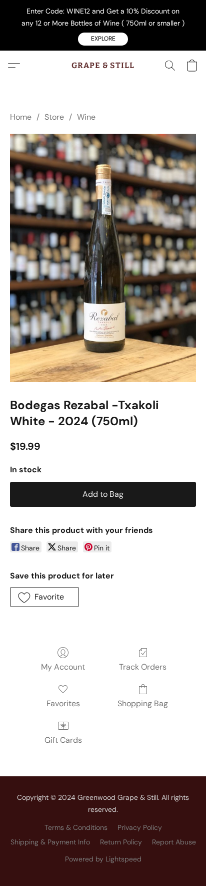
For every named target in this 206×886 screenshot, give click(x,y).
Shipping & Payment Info (50, 841)
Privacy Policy (140, 827)
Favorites (63, 703)
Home (21, 117)
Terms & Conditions (76, 827)
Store (54, 117)
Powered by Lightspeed (103, 858)
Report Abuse (174, 841)
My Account (63, 667)
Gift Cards (63, 740)
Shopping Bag (143, 703)
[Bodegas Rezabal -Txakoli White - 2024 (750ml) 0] (103, 258)
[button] (103, 39)
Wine (86, 117)
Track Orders (142, 667)
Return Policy (121, 841)
